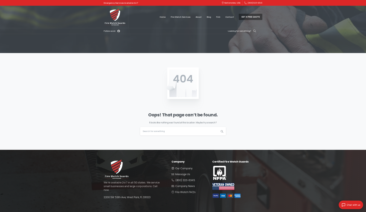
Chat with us (353, 204)
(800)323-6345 (254, 2)
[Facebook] (118, 31)
